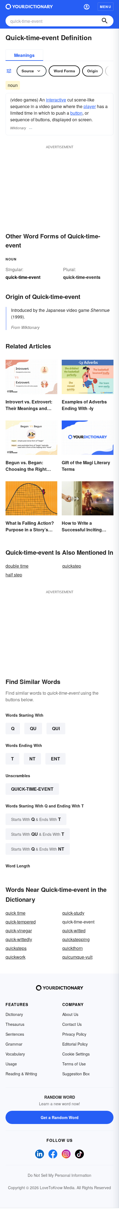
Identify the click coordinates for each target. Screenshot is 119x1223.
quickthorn (72, 948)
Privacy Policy (74, 1034)
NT (32, 758)
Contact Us (72, 1024)
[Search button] (104, 21)
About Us (70, 1014)
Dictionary (14, 1014)
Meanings (24, 55)
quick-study (73, 913)
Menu (105, 6)
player (90, 106)
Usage (11, 1064)
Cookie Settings (76, 1054)
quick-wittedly (19, 939)
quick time (15, 913)
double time (17, 566)
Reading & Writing (21, 1073)
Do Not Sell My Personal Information (59, 1175)
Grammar (14, 1044)
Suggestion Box (76, 1073)
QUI (56, 728)
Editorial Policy (75, 1044)
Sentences (15, 1034)
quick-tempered (21, 922)
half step (14, 574)
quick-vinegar (19, 930)
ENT (55, 758)
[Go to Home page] (29, 6)
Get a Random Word (60, 1117)
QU (33, 728)
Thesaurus (15, 1024)
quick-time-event (32, 789)
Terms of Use (74, 1064)
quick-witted (74, 930)
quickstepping (76, 939)
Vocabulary (15, 1054)
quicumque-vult (77, 957)
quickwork (15, 957)
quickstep (71, 566)
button (76, 113)
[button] (86, 6)
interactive (56, 100)
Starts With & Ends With (36, 819)
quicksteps (16, 948)
